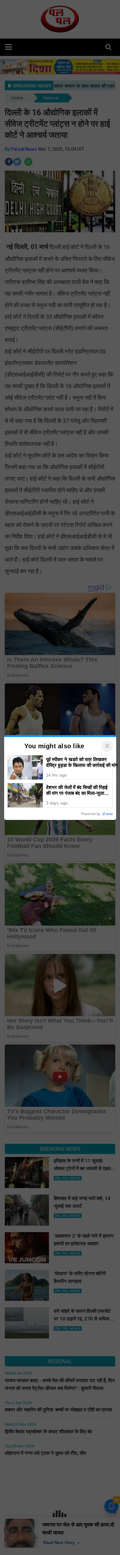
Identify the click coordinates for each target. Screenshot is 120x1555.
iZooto (107, 814)
